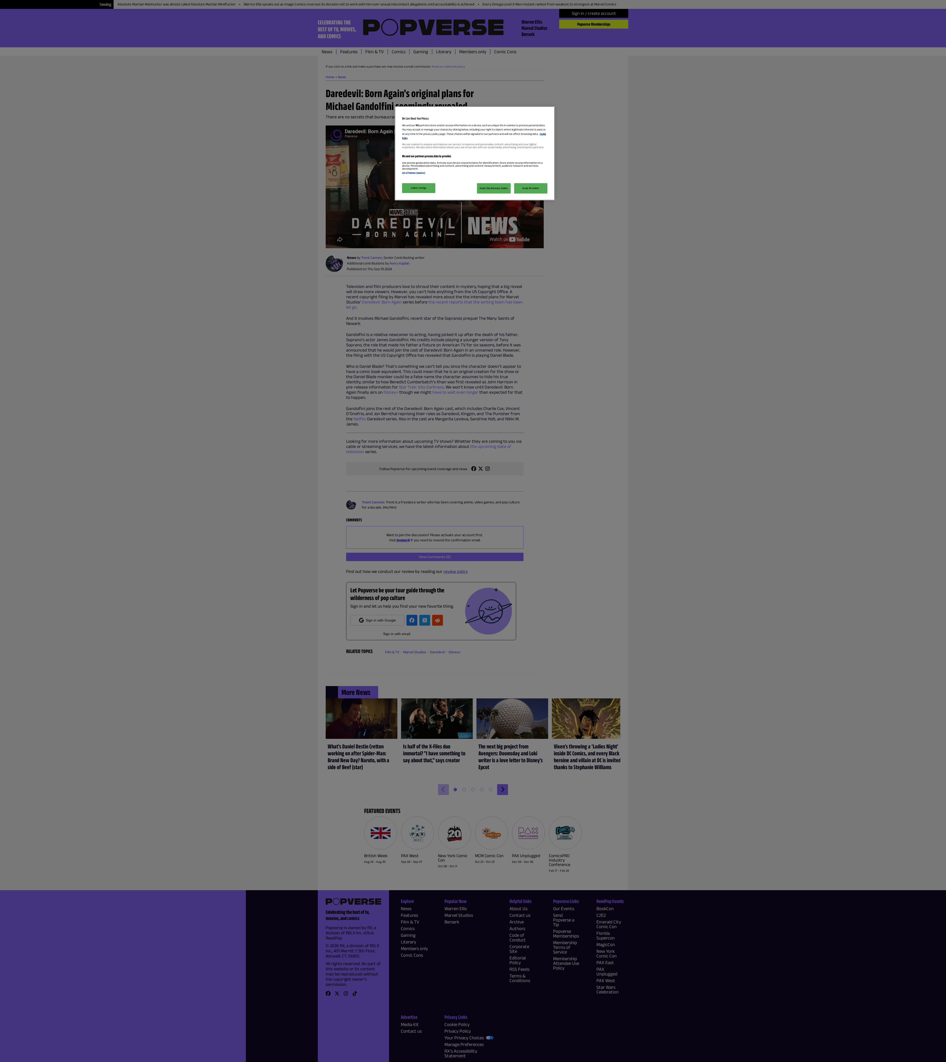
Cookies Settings (418, 187)
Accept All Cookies (531, 188)
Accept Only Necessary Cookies (494, 188)
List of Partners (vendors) (413, 172)
